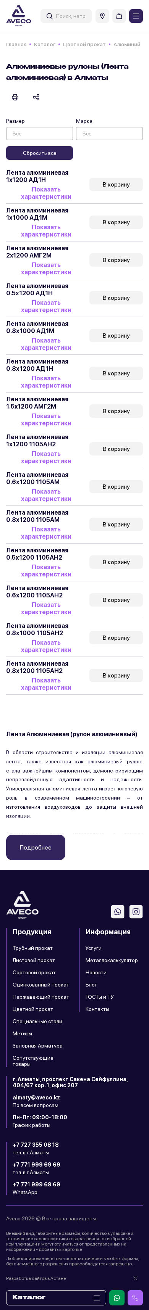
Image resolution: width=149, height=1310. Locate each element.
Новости (96, 972)
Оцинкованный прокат (41, 985)
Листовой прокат (34, 960)
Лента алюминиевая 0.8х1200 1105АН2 (37, 667)
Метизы (22, 1033)
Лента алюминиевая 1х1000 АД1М (37, 214)
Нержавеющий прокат (41, 997)
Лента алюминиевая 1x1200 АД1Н (37, 176)
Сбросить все (40, 153)
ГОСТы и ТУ (100, 997)
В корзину (116, 184)
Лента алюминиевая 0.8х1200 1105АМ (37, 516)
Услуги (94, 948)
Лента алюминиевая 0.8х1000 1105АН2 (37, 629)
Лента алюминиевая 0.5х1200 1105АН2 (37, 554)
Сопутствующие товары (33, 1061)
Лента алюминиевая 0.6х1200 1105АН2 (37, 591)
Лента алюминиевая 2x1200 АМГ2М (37, 252)
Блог (91, 985)
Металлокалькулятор (112, 960)
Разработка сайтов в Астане (36, 1278)
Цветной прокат (84, 44)
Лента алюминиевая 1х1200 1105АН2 (37, 440)
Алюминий (126, 44)
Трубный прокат (33, 948)
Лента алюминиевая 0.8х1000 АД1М (37, 327)
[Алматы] (102, 16)
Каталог (44, 44)
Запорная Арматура (38, 1046)
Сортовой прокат (34, 972)
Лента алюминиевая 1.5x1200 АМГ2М (37, 403)
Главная (16, 44)
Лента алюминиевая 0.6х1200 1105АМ (37, 478)
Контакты (97, 1009)
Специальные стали (37, 1021)
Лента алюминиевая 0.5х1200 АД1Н (37, 289)
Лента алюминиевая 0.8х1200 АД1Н (37, 365)
